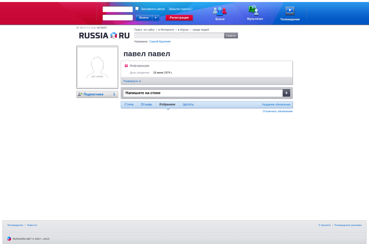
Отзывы (146, 104)
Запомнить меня (153, 9)
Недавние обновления (276, 104)
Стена (129, 104)
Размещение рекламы (348, 225)
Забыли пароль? (181, 9)
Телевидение (15, 225)
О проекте (325, 225)
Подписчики (93, 94)
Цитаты (188, 104)
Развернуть (131, 81)
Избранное (167, 104)
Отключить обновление (278, 111)
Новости (32, 225)
